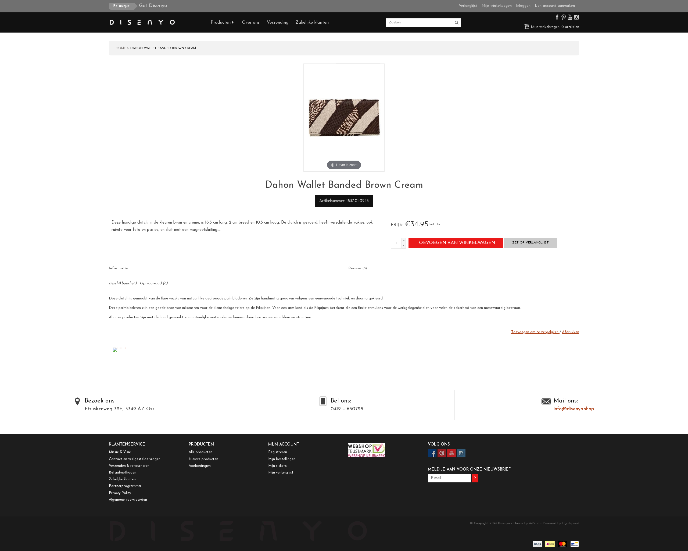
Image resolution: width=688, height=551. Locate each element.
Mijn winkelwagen (497, 6)
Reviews (357, 268)
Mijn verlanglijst (280, 472)
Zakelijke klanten (312, 22)
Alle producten (200, 452)
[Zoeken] (456, 22)
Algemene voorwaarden (128, 499)
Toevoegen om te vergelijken (535, 332)
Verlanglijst (468, 6)
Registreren (277, 452)
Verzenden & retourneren (129, 466)
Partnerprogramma (125, 486)
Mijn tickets (277, 466)
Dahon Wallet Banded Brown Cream (163, 48)
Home (121, 48)
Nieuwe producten (203, 459)
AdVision (535, 523)
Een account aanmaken (555, 6)
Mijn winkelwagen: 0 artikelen (554, 27)
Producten (221, 22)
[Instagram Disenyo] (576, 18)
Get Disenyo (140, 5)
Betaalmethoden (122, 472)
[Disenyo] (155, 22)
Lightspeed (570, 523)
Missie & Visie (120, 452)
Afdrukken (570, 332)
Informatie (118, 268)
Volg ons (439, 445)
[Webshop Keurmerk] (384, 450)
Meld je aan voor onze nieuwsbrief (469, 470)
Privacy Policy (120, 493)
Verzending (277, 22)
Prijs (396, 225)
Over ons (251, 22)
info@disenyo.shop (574, 409)
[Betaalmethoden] (537, 543)
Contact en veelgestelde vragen (134, 459)
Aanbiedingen (200, 466)
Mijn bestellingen (281, 459)
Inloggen (523, 6)
